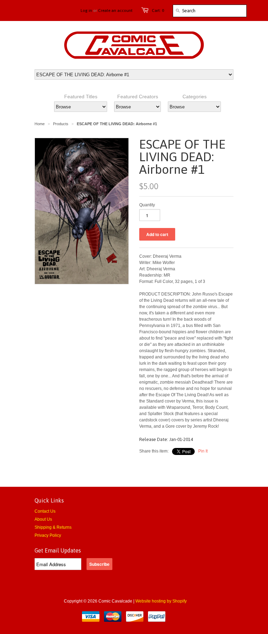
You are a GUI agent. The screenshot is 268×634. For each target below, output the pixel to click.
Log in (86, 10)
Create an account (115, 10)
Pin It (203, 451)
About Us (43, 519)
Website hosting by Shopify (161, 601)
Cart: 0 (158, 10)
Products (60, 124)
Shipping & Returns (53, 527)
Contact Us (45, 511)
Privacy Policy (48, 535)
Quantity (147, 204)
